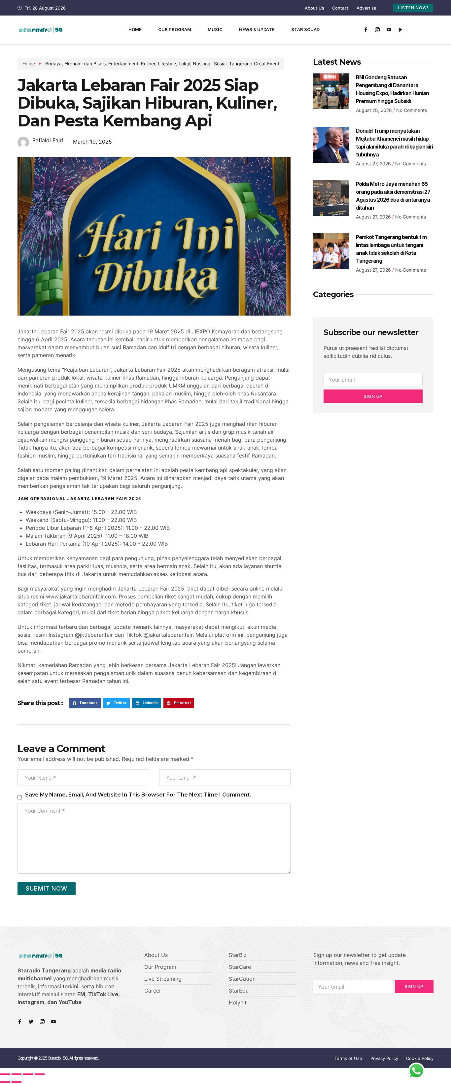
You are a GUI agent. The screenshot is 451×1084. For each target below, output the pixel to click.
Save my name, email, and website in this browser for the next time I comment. (138, 795)
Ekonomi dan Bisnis (85, 63)
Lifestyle (167, 63)
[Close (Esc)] (5, 1074)
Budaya (53, 63)
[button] (85, 703)
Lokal (184, 63)
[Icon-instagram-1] (377, 29)
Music (215, 29)
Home (135, 29)
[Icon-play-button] (400, 29)
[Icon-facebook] (365, 29)
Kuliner (148, 63)
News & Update (257, 29)
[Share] (16, 1074)
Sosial (220, 63)
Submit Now (46, 888)
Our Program (174, 29)
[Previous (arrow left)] (5, 1082)
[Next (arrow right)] (16, 1082)
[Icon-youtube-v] (389, 29)
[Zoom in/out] (40, 1074)
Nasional (202, 63)
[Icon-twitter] (31, 1021)
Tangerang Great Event (254, 63)
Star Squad (305, 29)
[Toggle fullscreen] (28, 1074)
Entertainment (123, 63)
